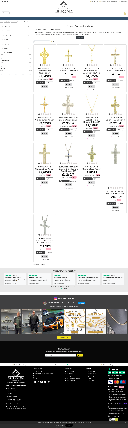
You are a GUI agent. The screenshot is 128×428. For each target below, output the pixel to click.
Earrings (79, 16)
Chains (27, 16)
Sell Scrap (6, 12)
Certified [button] (5, 44)
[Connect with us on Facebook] (34, 382)
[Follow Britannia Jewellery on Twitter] (45, 382)
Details (45, 86)
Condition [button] (6, 31)
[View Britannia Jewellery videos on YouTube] (42, 382)
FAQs (89, 378)
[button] (5, 1)
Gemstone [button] (6, 40)
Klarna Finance (70, 376)
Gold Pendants (14, 21)
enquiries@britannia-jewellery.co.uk (44, 373)
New (57, 14)
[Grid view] (51, 41)
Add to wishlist (45, 89)
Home (1, 21)
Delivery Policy (92, 373)
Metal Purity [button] (7, 35)
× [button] (125, 422)
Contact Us (91, 380)
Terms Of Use (91, 371)
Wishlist (69, 375)
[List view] (53, 41)
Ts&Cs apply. (112, 400)
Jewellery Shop (68, 14)
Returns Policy (91, 375)
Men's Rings (15, 16)
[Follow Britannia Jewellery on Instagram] (38, 382)
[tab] (16, 26)
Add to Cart (41, 82)
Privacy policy (91, 376)
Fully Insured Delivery (107, 365)
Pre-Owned (62, 14)
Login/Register (70, 371)
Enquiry (50, 82)
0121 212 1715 (38, 371)
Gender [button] (5, 49)
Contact (122, 16)
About (112, 16)
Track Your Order (71, 380)
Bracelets (39, 16)
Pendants (67, 16)
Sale (102, 16)
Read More (80, 37)
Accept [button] (69, 425)
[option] (21, 364)
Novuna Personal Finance (73, 378)
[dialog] (64, 424)
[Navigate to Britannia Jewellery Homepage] (64, 7)
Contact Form (38, 375)
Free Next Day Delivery (20, 365)
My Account (70, 373)
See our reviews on (60, 365)
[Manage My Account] (2, 1)
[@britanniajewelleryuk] (45, 303)
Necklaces (91, 16)
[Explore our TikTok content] (48, 382)
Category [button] (6, 26)
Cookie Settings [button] (59, 425)
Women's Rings (53, 16)
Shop (4, 16)
